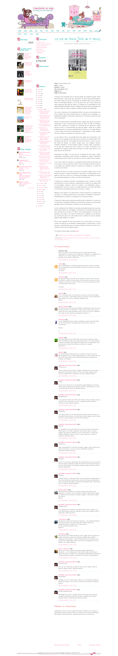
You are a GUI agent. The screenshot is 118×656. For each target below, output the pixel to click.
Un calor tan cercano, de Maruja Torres (28, 91)
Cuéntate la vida (43, 653)
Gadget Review (75, 653)
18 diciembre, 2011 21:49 (67, 420)
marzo (41, 199)
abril (40, 197)
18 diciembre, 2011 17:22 (67, 348)
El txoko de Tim (40, 42)
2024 (25, 34)
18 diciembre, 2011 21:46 (67, 376)
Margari (61, 337)
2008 (19, 31)
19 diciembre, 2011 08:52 (68, 515)
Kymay (61, 293)
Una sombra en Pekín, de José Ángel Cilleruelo (44, 133)
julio (40, 191)
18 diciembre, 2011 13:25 (67, 302)
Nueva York (79, 237)
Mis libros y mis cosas (25, 166)
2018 (74, 31)
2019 (79, 31)
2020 (85, 31)
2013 (47, 31)
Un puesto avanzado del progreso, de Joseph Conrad (44, 117)
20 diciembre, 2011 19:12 (67, 570)
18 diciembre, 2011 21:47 (67, 390)
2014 (52, 31)
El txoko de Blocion (41, 45)
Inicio (79, 645)
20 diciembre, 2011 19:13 (67, 585)
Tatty (60, 264)
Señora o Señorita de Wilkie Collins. (25, 184)
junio (40, 193)
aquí (77, 231)
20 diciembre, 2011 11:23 (67, 544)
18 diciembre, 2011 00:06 (68, 260)
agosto (41, 189)
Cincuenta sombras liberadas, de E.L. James (28, 73)
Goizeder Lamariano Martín (68, 365)
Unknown (61, 277)
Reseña (97, 237)
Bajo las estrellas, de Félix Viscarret (44, 180)
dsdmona (62, 319)
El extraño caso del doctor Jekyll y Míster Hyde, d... (44, 138)
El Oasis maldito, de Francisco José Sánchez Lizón (44, 112)
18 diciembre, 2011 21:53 (67, 485)
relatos (92, 237)
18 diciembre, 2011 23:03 (68, 500)
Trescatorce (63, 519)
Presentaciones (40, 51)
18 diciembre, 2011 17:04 (67, 333)
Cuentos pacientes (41, 47)
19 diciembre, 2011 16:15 (67, 530)
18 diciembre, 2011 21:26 (67, 361)
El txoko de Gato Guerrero (43, 44)
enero (40, 203)
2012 (41, 31)
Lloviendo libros (23, 160)
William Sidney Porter (61, 239)
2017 (68, 31)
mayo (40, 195)
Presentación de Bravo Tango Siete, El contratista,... (44, 142)
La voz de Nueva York (68, 237)
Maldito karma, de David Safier (29, 99)
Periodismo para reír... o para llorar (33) (44, 146)
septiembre (42, 187)
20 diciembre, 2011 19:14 (67, 600)
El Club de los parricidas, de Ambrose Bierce (43, 129)
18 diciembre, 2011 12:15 (67, 289)
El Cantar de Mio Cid (28, 117)
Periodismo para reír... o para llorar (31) (44, 172)
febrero (41, 201)
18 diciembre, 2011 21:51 (67, 453)
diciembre (42, 109)
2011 (36, 31)
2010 (31, 31)
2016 (63, 31)
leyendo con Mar (23, 182)
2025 (31, 34)
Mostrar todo (31, 187)
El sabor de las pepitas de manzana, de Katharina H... (45, 176)
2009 (25, 31)
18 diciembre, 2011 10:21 (67, 273)
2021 (90, 31)
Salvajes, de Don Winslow (28, 81)
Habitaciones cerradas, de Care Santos (28, 64)
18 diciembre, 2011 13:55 (67, 315)
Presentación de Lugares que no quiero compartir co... (44, 168)
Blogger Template (65, 653)
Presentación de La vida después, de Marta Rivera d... (43, 121)
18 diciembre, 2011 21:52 (67, 469)
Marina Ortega (63, 306)
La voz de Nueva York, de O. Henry (44, 149)
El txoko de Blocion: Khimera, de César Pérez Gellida (28, 56)
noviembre (42, 183)
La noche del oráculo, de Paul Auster (44, 160)
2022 (96, 31)
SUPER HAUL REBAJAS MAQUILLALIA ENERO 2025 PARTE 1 (24, 177)
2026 (37, 34)
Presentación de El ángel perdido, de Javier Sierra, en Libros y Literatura (28, 110)
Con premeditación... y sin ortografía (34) (44, 125)
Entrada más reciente (62, 645)
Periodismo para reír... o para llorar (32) (44, 157)
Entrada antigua (94, 645)
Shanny (61, 352)
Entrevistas (39, 49)
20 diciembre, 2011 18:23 (68, 557)
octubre (41, 185)
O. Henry (86, 237)
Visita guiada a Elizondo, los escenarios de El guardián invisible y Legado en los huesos (25, 129)
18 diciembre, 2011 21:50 (67, 438)
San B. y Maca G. (64, 548)
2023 (19, 34)
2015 (58, 31)
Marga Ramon (63, 490)
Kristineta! (62, 534)
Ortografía (39, 52)
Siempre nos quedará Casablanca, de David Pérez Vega (44, 153)
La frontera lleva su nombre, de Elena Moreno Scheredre (28, 139)
